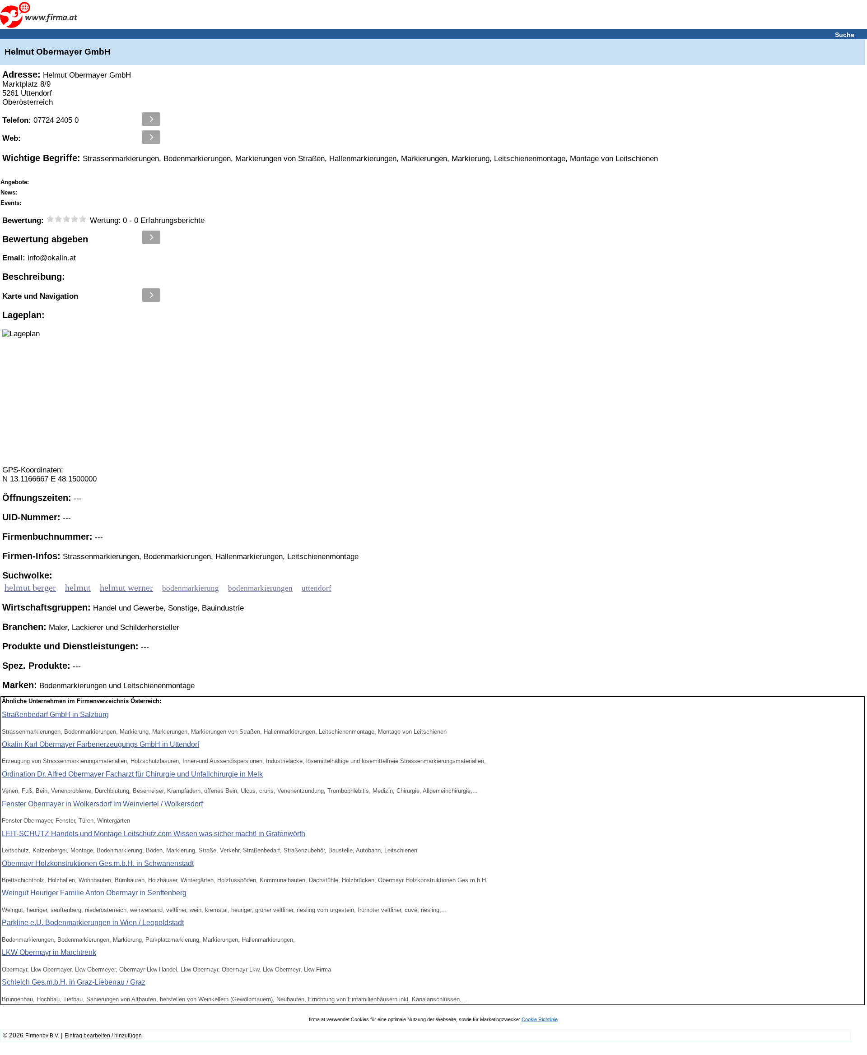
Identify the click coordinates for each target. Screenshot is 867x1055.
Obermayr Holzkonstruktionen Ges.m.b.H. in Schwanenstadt (98, 863)
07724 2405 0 (40, 120)
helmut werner (126, 587)
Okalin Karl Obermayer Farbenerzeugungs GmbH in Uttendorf (100, 744)
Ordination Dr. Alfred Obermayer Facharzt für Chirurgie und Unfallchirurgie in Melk (132, 774)
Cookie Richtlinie (540, 1019)
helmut (78, 587)
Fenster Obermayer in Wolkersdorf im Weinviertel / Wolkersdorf (102, 804)
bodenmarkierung (190, 588)
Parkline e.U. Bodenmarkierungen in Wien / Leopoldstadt (93, 922)
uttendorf (316, 588)
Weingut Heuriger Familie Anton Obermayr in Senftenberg (94, 893)
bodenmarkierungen (260, 588)
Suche (844, 34)
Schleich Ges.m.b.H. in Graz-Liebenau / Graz (73, 982)
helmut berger (30, 587)
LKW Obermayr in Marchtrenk (49, 952)
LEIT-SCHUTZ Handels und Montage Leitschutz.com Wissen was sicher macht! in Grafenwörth (153, 834)
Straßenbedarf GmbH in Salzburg (55, 714)
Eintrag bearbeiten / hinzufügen (103, 1035)
